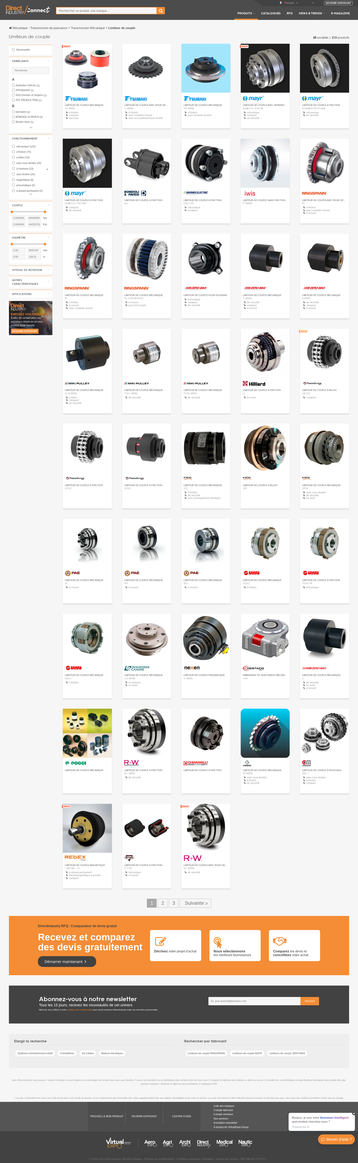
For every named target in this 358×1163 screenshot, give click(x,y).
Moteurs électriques (112, 1053)
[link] (322, 1122)
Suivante (195, 903)
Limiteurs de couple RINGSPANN (206, 1053)
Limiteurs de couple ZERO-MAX (287, 1053)
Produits (244, 13)
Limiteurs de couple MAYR (247, 1053)
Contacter (146, 145)
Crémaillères (67, 1053)
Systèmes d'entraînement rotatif (35, 1053)
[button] (30, 61)
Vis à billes (88, 1053)
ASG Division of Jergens (31, 95)
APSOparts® (25, 90)
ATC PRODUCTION (29, 100)
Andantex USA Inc (28, 85)
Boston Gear (25, 122)
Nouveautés (23, 49)
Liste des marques (224, 1106)
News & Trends (310, 13)
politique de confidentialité (79, 1010)
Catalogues (271, 13)
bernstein (23, 112)
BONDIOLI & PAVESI (29, 117)
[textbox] (106, 10)
